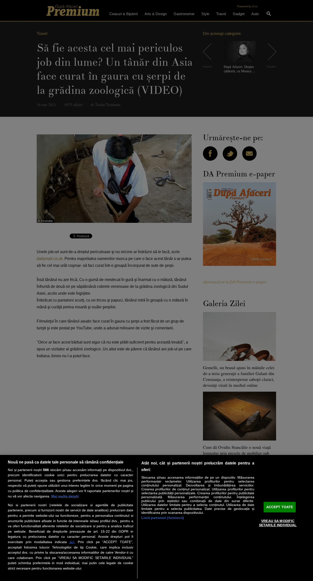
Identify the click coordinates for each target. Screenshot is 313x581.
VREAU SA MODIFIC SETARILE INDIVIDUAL (278, 523)
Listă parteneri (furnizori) (162, 518)
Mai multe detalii (65, 496)
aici (71, 542)
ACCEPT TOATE (279, 507)
